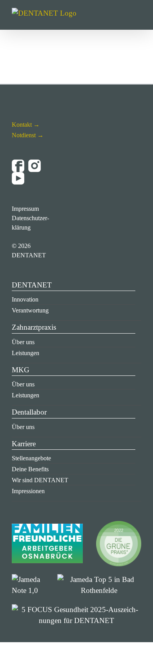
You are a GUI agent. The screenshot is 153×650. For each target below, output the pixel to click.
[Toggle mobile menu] (138, 18)
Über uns (23, 342)
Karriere (24, 444)
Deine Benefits (30, 469)
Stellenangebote (31, 458)
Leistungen (25, 353)
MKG (20, 370)
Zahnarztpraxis (34, 327)
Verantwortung (30, 310)
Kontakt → (26, 124)
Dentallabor (29, 412)
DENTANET (32, 285)
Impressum (25, 208)
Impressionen (28, 491)
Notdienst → (28, 135)
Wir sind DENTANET (40, 480)
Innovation (25, 299)
